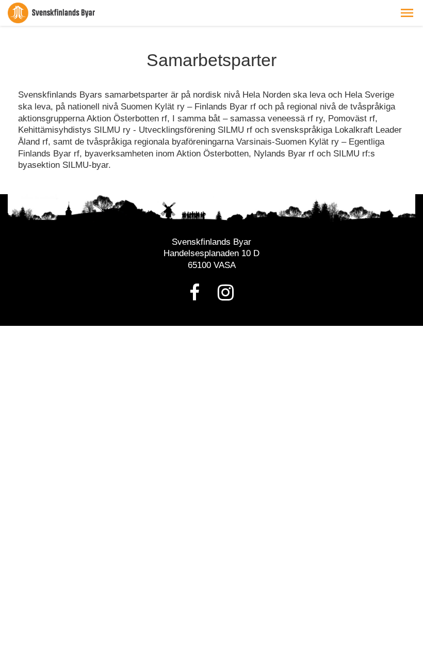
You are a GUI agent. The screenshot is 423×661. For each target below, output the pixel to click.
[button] (407, 13)
